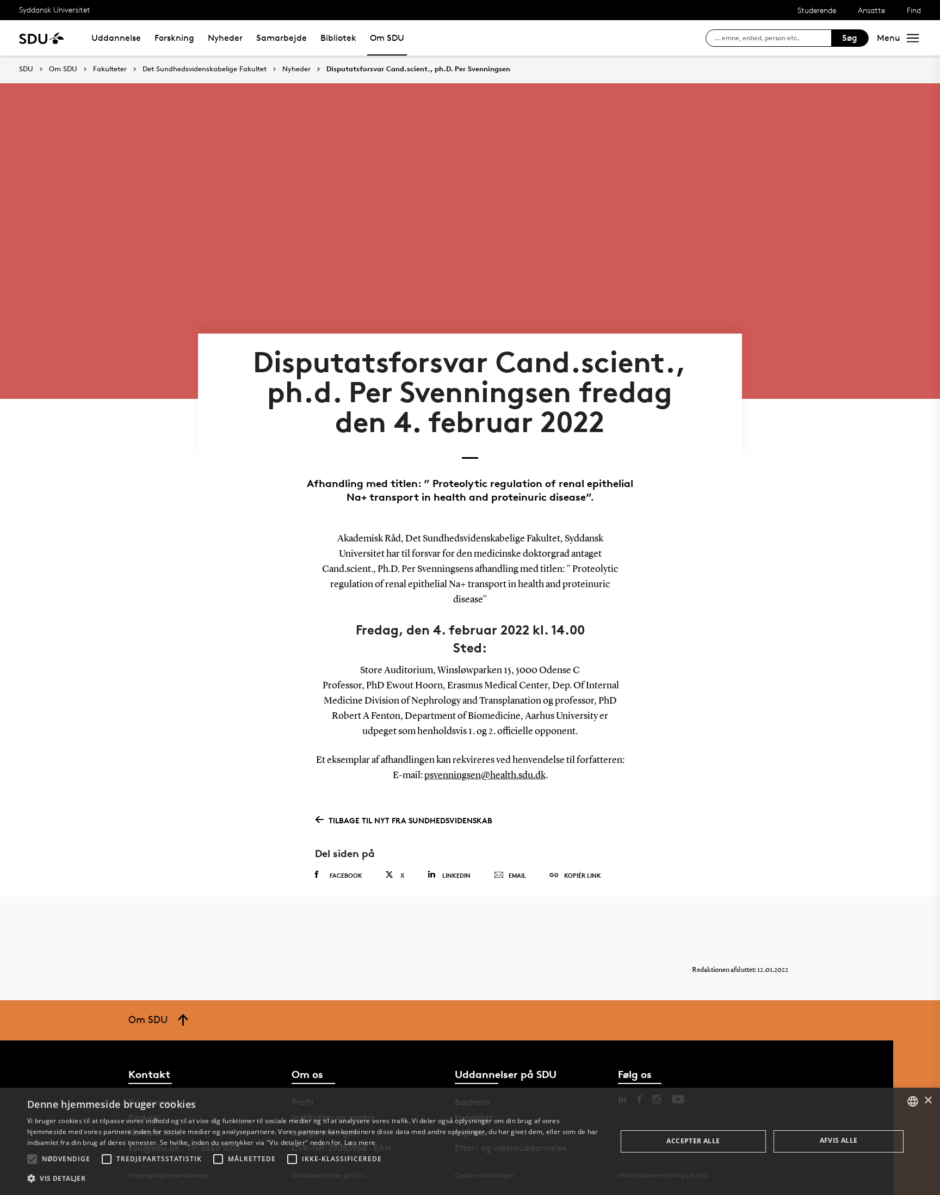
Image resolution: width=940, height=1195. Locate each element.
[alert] (470, 1141)
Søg (849, 38)
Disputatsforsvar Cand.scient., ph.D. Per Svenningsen (418, 69)
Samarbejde (281, 38)
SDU (26, 68)
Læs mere (359, 1142)
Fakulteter (110, 69)
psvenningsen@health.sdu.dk (485, 775)
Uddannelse (116, 38)
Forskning (174, 38)
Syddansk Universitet (54, 9)
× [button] (928, 1101)
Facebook (346, 875)
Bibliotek (338, 38)
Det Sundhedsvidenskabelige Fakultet (205, 69)
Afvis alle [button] (839, 1140)
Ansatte (871, 10)
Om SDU (387, 38)
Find (914, 10)
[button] (32, 1159)
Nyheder (225, 38)
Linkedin (456, 875)
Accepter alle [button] (693, 1140)
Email (517, 875)
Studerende (816, 10)
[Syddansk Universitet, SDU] (41, 38)
